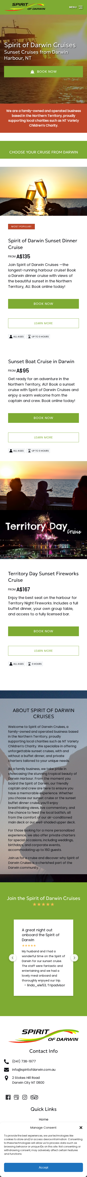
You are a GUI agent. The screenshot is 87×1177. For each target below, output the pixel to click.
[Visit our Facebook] (8, 1097)
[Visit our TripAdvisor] (34, 1097)
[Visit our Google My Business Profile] (16, 1097)
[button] (81, 1128)
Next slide (74, 957)
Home (43, 1119)
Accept (43, 1167)
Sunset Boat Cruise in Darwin (41, 361)
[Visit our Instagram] (24, 1097)
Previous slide (12, 957)
